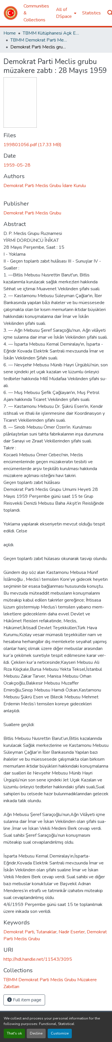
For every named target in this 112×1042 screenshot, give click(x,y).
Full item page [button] (26, 1000)
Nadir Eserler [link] (72, 932)
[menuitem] (65, 13)
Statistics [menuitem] (91, 13)
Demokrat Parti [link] (18, 932)
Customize (60, 1033)
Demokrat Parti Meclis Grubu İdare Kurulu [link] (44, 185)
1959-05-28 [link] (16, 165)
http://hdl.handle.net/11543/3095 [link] (37, 959)
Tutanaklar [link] (46, 932)
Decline (36, 1033)
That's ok (14, 1033)
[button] (10, 13)
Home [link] (9, 33)
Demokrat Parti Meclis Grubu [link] (32, 213)
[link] (56, 144)
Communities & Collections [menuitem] (36, 13)
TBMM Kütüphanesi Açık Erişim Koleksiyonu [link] (51, 33)
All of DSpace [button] (64, 13)
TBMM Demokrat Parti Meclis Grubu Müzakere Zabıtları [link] (39, 40)
